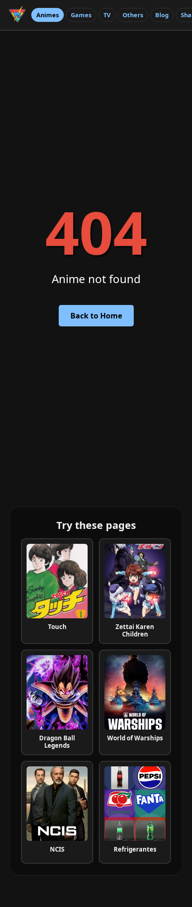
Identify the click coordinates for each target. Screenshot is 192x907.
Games (81, 15)
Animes (47, 15)
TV (106, 15)
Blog (162, 15)
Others (133, 15)
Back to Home (96, 316)
